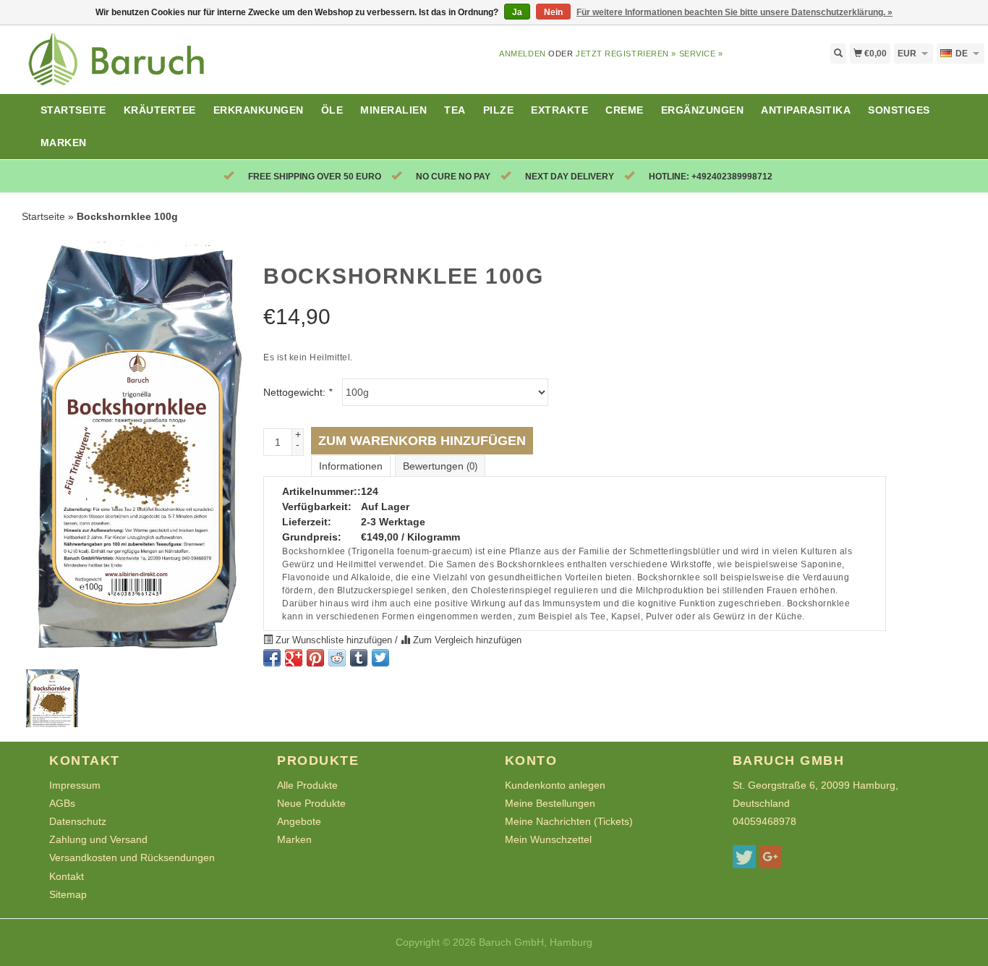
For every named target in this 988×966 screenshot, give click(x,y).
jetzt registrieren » (626, 53)
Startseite (73, 110)
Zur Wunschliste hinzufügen (334, 640)
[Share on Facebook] (272, 657)
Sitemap (68, 894)
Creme (624, 110)
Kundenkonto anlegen (555, 785)
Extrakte (559, 110)
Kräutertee (160, 110)
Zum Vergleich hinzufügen (465, 640)
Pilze (498, 110)
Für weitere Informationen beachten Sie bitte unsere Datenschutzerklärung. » (734, 12)
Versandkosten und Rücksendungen (132, 857)
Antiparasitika (806, 110)
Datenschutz (77, 821)
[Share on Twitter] (380, 657)
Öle (332, 110)
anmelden (522, 53)
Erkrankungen (258, 110)
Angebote (299, 821)
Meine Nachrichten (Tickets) (569, 821)
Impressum (75, 785)
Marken (64, 142)
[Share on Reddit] (337, 657)
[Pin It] (315, 657)
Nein (553, 12)
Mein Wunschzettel (548, 839)
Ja (517, 12)
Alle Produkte (307, 785)
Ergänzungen (702, 110)
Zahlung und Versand (98, 839)
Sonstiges (899, 110)
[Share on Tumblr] (358, 657)
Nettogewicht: (297, 392)
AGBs (62, 803)
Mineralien (393, 110)
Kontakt (66, 876)
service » (701, 53)
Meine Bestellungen (550, 803)
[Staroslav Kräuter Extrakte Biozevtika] (124, 67)
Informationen (351, 466)
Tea (455, 110)
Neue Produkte (311, 803)
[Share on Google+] (293, 657)
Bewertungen (440, 466)
